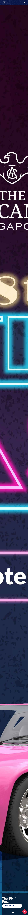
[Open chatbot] (24, 911)
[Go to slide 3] (15, 912)
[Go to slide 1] (12, 912)
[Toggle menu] (24, 2)
